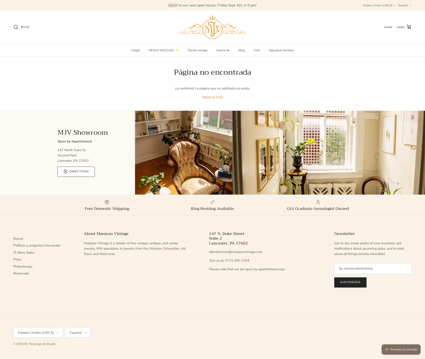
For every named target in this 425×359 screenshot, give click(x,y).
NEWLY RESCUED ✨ (164, 50)
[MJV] (212, 27)
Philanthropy (23, 266)
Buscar (18, 238)
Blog (241, 50)
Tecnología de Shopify (42, 344)
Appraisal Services (281, 50)
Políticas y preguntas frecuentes (36, 245)
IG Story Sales (23, 252)
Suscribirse (350, 282)
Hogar (135, 50)
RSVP (173, 5)
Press (17, 259)
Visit (257, 50)
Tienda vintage (197, 50)
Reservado (21, 273)
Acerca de (223, 50)
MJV (25, 344)
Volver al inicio (212, 97)
